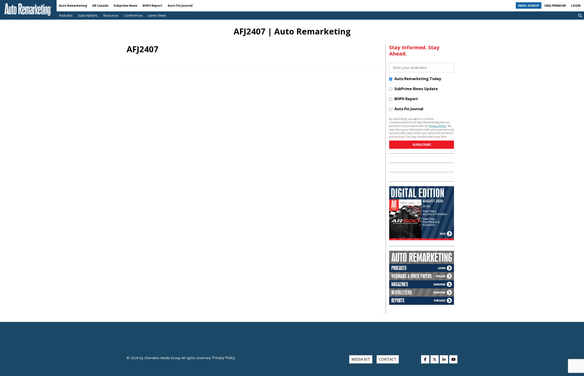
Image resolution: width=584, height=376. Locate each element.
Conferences (133, 15)
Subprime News (125, 5)
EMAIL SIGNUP (528, 5)
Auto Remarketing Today (417, 78)
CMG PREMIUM (555, 5)
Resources (111, 15)
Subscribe (421, 144)
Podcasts (66, 15)
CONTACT (387, 359)
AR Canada (100, 5)
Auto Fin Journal (180, 5)
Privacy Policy (437, 126)
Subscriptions (88, 15)
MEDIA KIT (361, 359)
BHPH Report (152, 5)
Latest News (156, 15)
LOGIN (576, 5)
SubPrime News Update (416, 88)
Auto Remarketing (73, 5)
